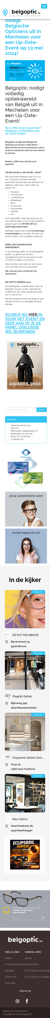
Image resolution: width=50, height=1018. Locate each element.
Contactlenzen (17, 439)
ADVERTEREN (31, 964)
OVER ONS (10, 983)
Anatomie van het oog (20, 425)
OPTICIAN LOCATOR (15, 964)
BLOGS (28, 958)
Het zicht (15, 428)
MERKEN (9, 970)
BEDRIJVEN (11, 977)
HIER (32, 314)
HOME (8, 958)
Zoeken (41, 410)
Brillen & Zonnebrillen (21, 436)
